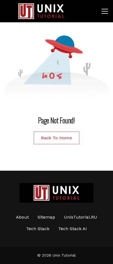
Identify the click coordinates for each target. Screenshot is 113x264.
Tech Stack (37, 228)
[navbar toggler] (105, 11)
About (22, 217)
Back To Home (56, 137)
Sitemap (46, 217)
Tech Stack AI (72, 228)
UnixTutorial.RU (80, 217)
